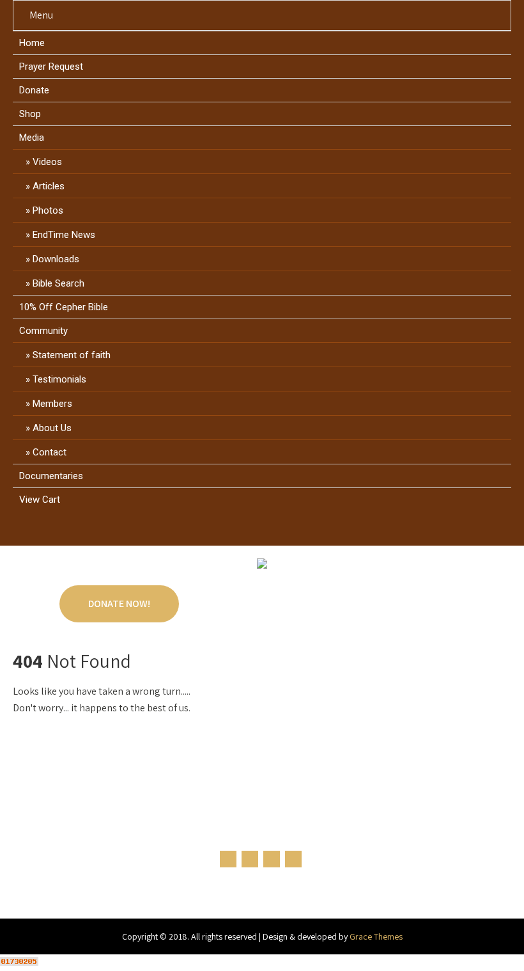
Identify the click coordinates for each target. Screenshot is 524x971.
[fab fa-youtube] (299, 531)
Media (31, 137)
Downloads (56, 259)
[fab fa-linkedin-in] (274, 531)
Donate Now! (119, 603)
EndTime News (64, 235)
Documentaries (51, 476)
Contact (49, 452)
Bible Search (58, 283)
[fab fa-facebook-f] (226, 531)
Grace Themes (376, 936)
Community (43, 330)
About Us (52, 428)
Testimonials (59, 379)
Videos (47, 162)
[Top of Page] (487, 943)
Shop (30, 114)
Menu (41, 15)
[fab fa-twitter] (250, 531)
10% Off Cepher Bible (63, 307)
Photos (48, 210)
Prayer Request (51, 66)
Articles (49, 186)
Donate (34, 90)
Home (32, 43)
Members (52, 403)
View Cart (39, 499)
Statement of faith (72, 355)
